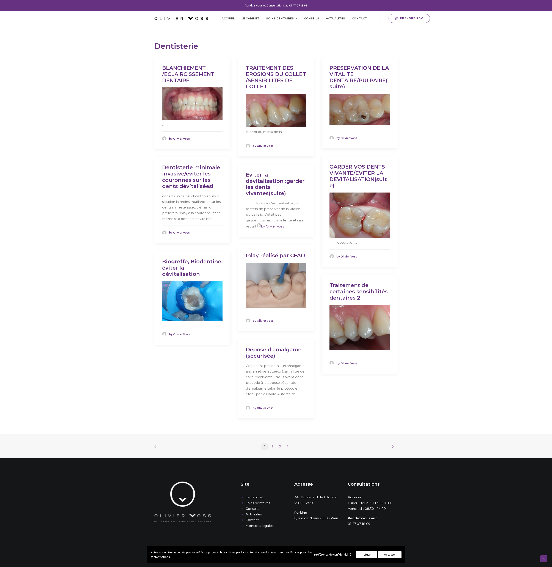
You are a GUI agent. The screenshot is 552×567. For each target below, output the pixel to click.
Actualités (335, 18)
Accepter (390, 554)
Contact (359, 18)
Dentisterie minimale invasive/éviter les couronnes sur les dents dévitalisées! (191, 176)
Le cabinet (250, 18)
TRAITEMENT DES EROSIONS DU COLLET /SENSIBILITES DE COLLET (276, 77)
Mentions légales (259, 526)
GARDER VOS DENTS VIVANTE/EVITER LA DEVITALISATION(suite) (358, 176)
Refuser (367, 554)
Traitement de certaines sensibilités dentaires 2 (358, 291)
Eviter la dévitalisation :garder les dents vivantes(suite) (275, 184)
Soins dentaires (280, 18)
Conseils (311, 18)
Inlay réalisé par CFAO (275, 255)
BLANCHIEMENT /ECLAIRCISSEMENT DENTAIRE (188, 74)
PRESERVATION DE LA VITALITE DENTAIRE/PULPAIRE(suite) (359, 77)
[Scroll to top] (543, 558)
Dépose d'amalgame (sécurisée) (273, 352)
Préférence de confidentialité (332, 554)
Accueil (228, 18)
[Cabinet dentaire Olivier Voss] (181, 18)
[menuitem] (228, 18)
